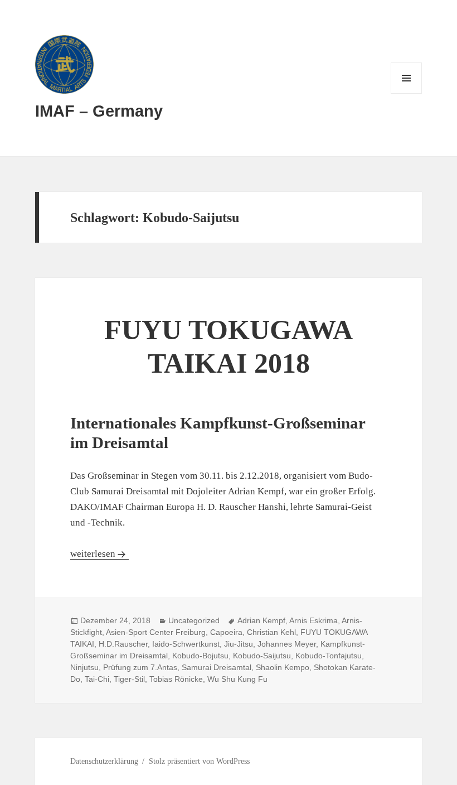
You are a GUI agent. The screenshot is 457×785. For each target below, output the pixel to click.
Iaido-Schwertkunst (186, 643)
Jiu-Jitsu (238, 643)
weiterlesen (99, 553)
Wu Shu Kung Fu (237, 679)
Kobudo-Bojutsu (200, 655)
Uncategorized (194, 620)
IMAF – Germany (99, 111)
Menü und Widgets (406, 93)
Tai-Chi (97, 679)
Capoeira (226, 632)
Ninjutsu (84, 667)
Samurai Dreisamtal (216, 667)
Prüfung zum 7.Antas (140, 667)
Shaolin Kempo (282, 667)
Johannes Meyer (286, 643)
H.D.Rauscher (123, 643)
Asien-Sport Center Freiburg (156, 632)
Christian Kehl (271, 632)
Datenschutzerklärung (104, 761)
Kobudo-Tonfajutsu (328, 655)
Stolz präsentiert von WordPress (199, 761)
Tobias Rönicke (176, 679)
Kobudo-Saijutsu (262, 655)
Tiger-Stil (129, 679)
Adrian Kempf (261, 620)
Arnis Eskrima (313, 620)
